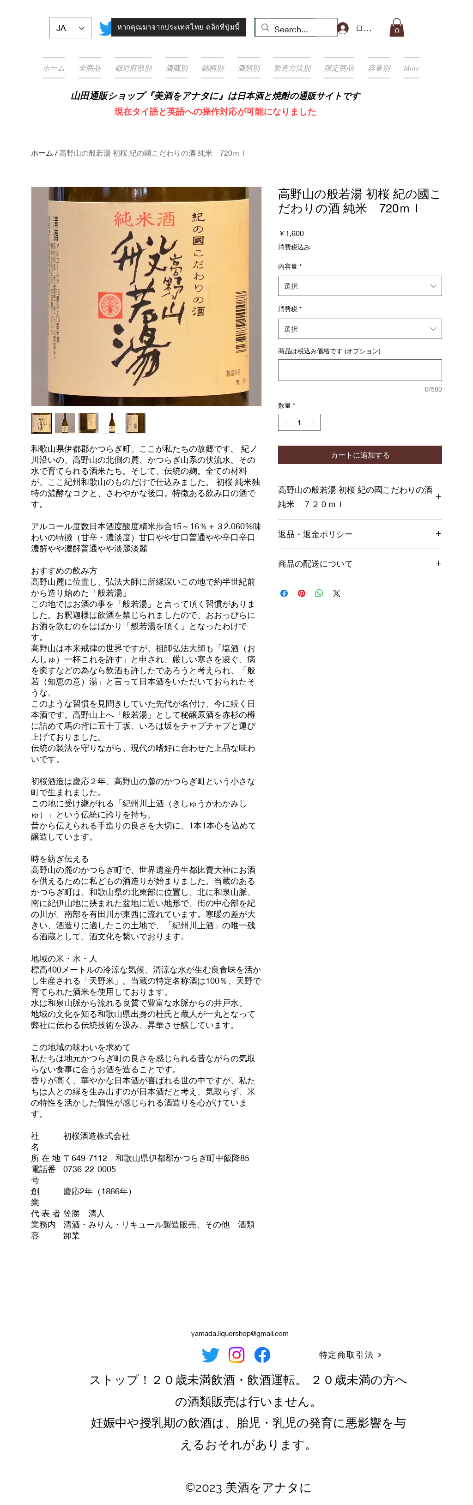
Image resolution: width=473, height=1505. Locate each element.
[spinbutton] (299, 422)
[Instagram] (236, 1355)
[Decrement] (285, 422)
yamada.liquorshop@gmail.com (240, 1333)
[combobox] (360, 286)
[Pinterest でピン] (301, 593)
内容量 (290, 266)
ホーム (42, 152)
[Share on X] (336, 593)
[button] (397, 27)
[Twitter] (108, 28)
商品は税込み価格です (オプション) (329, 351)
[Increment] (313, 422)
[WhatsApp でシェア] (319, 593)
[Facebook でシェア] (284, 593)
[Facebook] (262, 1355)
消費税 (290, 309)
